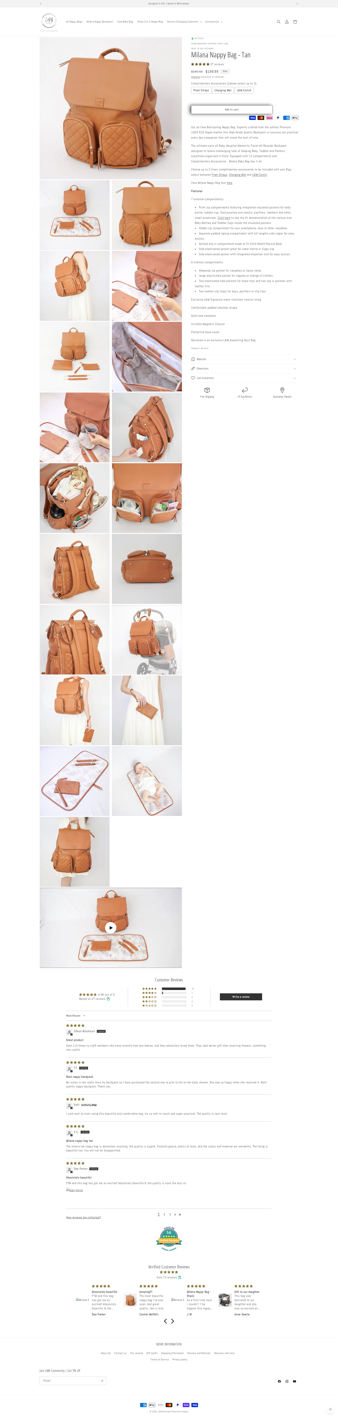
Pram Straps (201, 90)
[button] (184, 22)
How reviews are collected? (83, 1217)
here (230, 183)
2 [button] (164, 1214)
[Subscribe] (102, 1381)
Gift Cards (151, 1353)
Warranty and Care (224, 1353)
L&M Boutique (164, 1411)
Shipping (195, 76)
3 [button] (170, 1214)
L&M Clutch (244, 90)
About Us (106, 1353)
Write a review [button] (241, 997)
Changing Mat (223, 90)
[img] (75, 1025)
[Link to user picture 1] (74, 1196)
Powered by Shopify (179, 1411)
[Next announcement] (297, 3)
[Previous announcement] (41, 3)
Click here (224, 218)
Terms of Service (159, 1359)
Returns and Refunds (199, 1353)
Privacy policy (180, 1359)
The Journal (136, 1353)
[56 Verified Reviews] (169, 1253)
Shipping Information (172, 1353)
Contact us (120, 1353)
